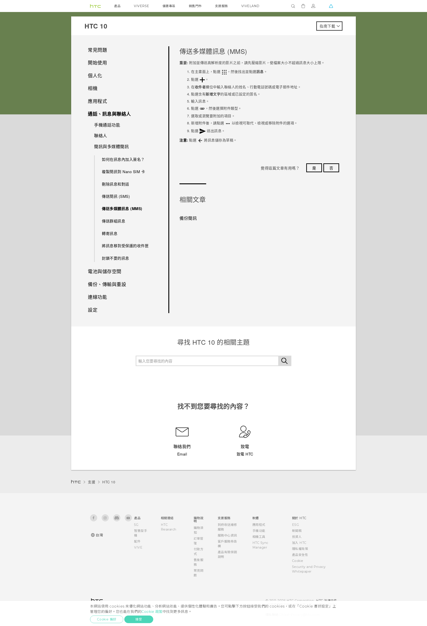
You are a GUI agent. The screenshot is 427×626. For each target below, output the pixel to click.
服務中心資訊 (227, 535)
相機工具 (258, 537)
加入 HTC (299, 543)
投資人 (297, 537)
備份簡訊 (188, 218)
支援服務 (221, 6)
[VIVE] (331, 6)
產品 (117, 6)
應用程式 (258, 525)
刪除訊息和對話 (115, 184)
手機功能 (258, 531)
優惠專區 (169, 6)
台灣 (99, 535)
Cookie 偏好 (106, 619)
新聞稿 (297, 531)
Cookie (297, 561)
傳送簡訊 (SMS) (116, 196)
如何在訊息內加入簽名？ (123, 159)
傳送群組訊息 (113, 221)
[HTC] (95, 6)
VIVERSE (141, 6)
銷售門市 (195, 6)
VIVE (138, 547)
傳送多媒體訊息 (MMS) (122, 208)
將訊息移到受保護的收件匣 (125, 245)
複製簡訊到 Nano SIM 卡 (123, 171)
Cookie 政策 (152, 612)
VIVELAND (250, 6)
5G (136, 525)
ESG (295, 525)
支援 (91, 481)
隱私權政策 (300, 549)
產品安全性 (300, 555)
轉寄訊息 (109, 233)
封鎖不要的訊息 (115, 258)
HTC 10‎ (108, 481)
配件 (137, 541)
